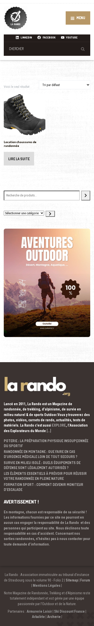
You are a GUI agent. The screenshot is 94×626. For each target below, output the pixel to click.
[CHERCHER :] (47, 48)
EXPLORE (59, 425)
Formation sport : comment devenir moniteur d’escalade (43, 487)
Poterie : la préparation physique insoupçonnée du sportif (46, 443)
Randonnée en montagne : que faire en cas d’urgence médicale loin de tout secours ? (40, 454)
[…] (49, 431)
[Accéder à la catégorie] (50, 214)
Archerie (54, 617)
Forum (85, 580)
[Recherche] (85, 195)
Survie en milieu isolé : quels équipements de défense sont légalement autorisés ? (42, 465)
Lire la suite (19, 159)
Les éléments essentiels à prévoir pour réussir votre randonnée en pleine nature (45, 476)
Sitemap (72, 580)
